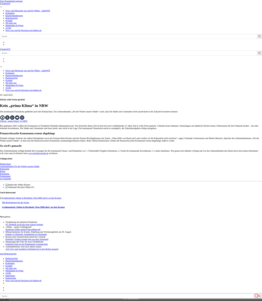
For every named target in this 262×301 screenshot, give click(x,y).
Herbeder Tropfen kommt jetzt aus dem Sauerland (26, 239)
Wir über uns (11, 23)
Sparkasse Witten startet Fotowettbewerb (22, 229)
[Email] (17, 117)
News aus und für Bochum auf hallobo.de (23, 30)
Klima (2, 171)
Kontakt (8, 20)
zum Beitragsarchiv (8, 254)
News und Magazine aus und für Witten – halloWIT (27, 11)
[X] (7, 117)
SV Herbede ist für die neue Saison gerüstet (24, 224)
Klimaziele (4, 169)
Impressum (10, 275)
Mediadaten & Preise (14, 25)
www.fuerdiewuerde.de (38, 153)
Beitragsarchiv (11, 18)
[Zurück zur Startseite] (5, 3)
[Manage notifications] (256, 295)
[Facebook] (2, 117)
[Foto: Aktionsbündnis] (13, 121)
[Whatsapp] (12, 117)
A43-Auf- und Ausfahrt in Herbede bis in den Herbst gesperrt (31, 249)
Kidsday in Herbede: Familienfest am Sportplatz (26, 234)
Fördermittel (5, 176)
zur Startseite (5, 179)
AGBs (8, 28)
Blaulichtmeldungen (14, 15)
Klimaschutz (5, 164)
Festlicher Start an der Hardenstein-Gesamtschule (26, 244)
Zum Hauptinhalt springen (11, 1)
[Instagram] (22, 117)
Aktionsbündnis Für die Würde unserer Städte (19, 166)
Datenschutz (10, 278)
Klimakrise (4, 174)
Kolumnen (10, 13)
